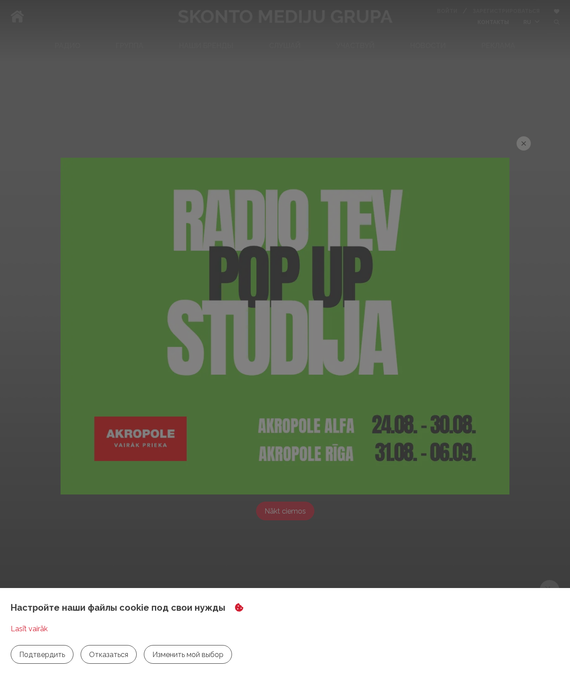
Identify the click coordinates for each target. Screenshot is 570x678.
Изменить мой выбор (188, 654)
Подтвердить (42, 654)
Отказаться (108, 654)
